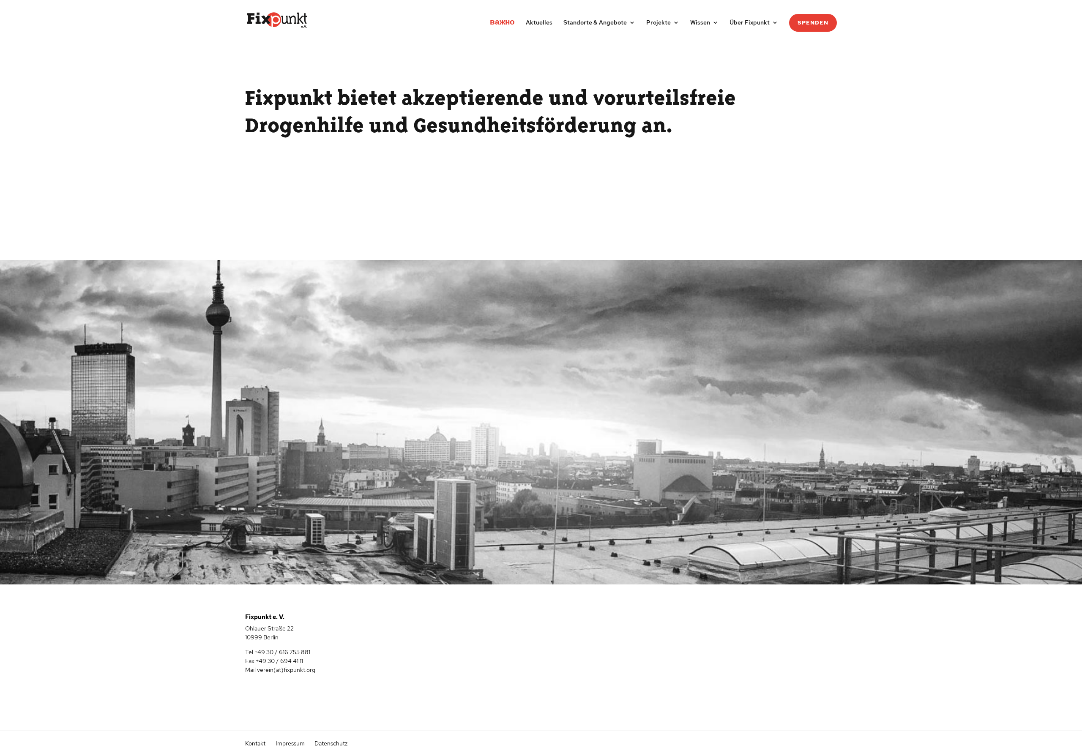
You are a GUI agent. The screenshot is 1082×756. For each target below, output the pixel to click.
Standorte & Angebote (595, 22)
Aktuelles (539, 22)
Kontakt (255, 743)
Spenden (813, 22)
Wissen (700, 22)
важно (502, 23)
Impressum (290, 743)
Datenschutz (330, 743)
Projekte (658, 22)
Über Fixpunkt (750, 22)
